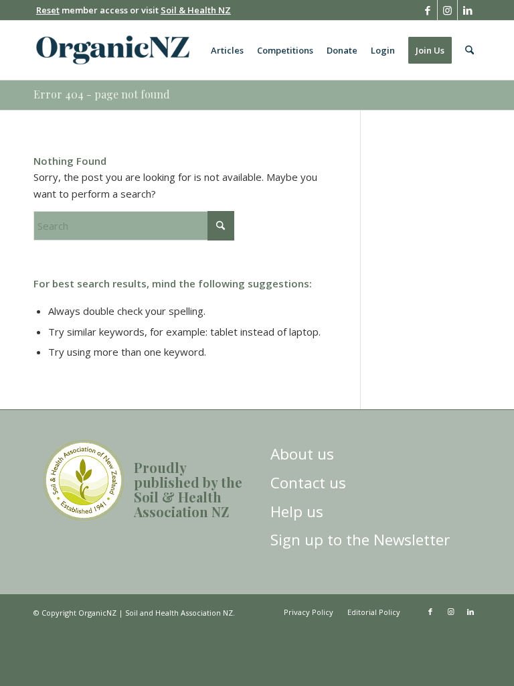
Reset (48, 10)
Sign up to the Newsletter (360, 539)
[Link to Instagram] (447, 10)
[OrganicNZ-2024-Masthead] (112, 50)
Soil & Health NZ (196, 10)
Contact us (308, 482)
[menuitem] (227, 50)
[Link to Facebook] (427, 10)
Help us (296, 511)
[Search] (469, 50)
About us (302, 453)
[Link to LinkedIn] (468, 10)
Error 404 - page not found (101, 94)
